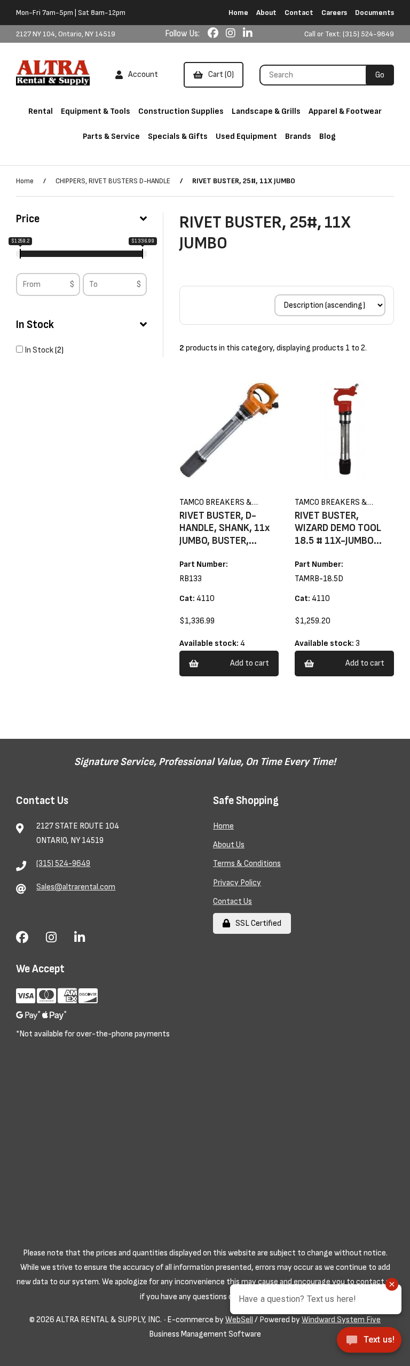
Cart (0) (219, 74)
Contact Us (232, 901)
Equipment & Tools (95, 111)
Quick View (243, 498)
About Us (229, 845)
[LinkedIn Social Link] (247, 33)
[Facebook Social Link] (214, 33)
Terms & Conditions (247, 863)
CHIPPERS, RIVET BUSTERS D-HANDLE (113, 180)
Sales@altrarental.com (75, 887)
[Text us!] (369, 1343)
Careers (334, 12)
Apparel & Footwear (345, 111)
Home (238, 12)
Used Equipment (246, 136)
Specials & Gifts (178, 136)
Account (141, 74)
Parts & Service (111, 136)
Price (28, 219)
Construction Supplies (181, 111)
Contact (299, 12)
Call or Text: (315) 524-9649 (349, 33)
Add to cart (249, 663)
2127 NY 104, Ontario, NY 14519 (65, 33)
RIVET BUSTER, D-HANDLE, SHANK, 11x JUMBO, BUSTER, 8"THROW (224, 534)
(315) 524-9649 (63, 863)
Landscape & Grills (266, 111)
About (266, 12)
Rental (40, 111)
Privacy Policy (237, 883)
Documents (374, 12)
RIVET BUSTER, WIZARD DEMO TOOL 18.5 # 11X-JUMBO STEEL (338, 534)
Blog (327, 136)
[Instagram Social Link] (231, 33)
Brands (298, 136)
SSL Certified (256, 923)
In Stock (35, 324)
